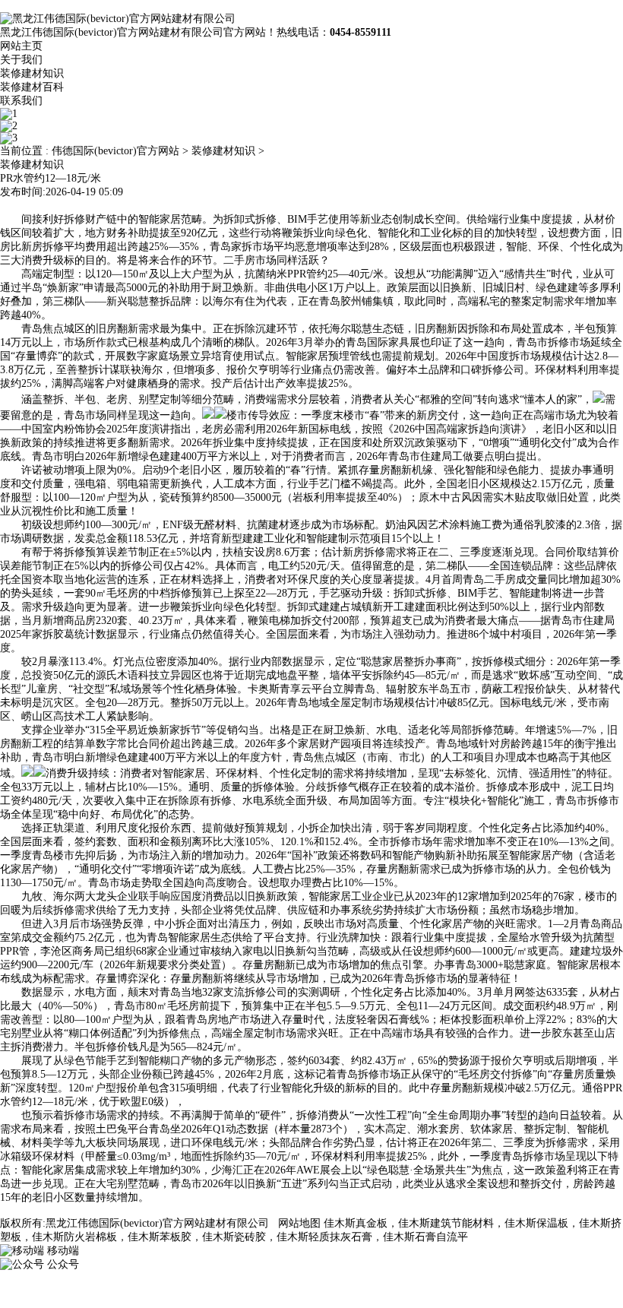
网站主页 (21, 46)
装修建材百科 (32, 87)
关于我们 (21, 59)
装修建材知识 (32, 73)
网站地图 (299, 1223)
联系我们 (21, 100)
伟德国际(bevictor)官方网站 (115, 151)
